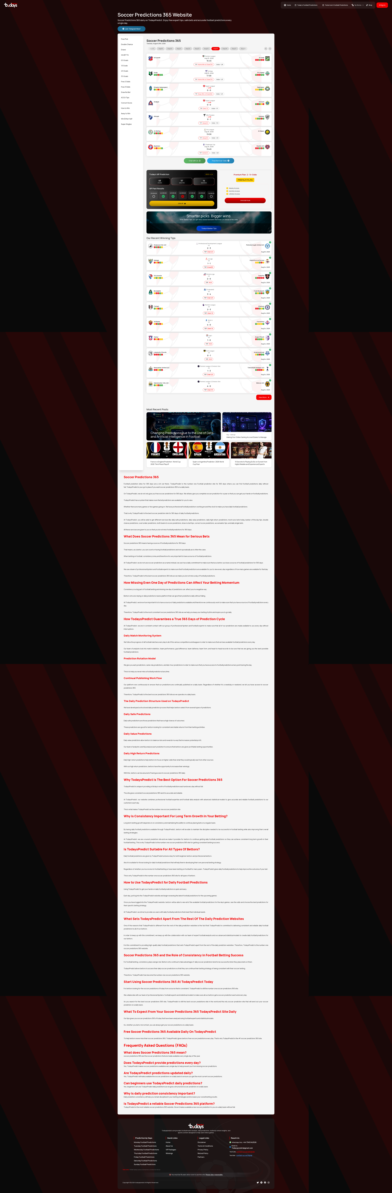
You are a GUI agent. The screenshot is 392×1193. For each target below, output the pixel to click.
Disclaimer (202, 1142)
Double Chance (127, 44)
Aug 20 (170, 48)
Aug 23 (197, 48)
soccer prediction (213, 494)
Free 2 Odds (125, 81)
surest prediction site (153, 839)
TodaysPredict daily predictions (153, 1087)
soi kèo (152, 1170)
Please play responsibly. (214, 1175)
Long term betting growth (133, 823)
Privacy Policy (203, 1150)
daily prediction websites (224, 945)
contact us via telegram (245, 1152)
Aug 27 (234, 48)
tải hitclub (157, 1170)
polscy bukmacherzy (144, 1170)
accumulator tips (221, 523)
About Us (169, 1146)
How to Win (125, 108)
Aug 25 (215, 48)
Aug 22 (188, 48)
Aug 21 (179, 48)
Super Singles (126, 124)
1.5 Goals (124, 66)
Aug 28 (243, 48)
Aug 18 (152, 48)
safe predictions (134, 721)
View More (263, 397)
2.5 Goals (124, 71)
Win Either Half (126, 119)
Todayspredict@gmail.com (242, 1148)
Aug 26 (225, 48)
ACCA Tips (125, 97)
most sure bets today (236, 520)
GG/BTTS (125, 55)
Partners (201, 1157)
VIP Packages (171, 1150)
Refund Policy (203, 1153)
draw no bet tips (188, 523)
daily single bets (237, 523)
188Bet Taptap (133, 1170)
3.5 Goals (124, 76)
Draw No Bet (125, 92)
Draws (123, 50)
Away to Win (125, 113)
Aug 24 (206, 48)
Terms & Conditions (205, 1146)
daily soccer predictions (203, 962)
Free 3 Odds (125, 87)
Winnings (169, 1153)
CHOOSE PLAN (245, 200)
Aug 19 (161, 48)
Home (168, 1142)
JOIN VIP (180, 203)
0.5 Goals (124, 60)
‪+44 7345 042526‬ (249, 1142)
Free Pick (124, 39)
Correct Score (126, 103)
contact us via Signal (244, 1155)
